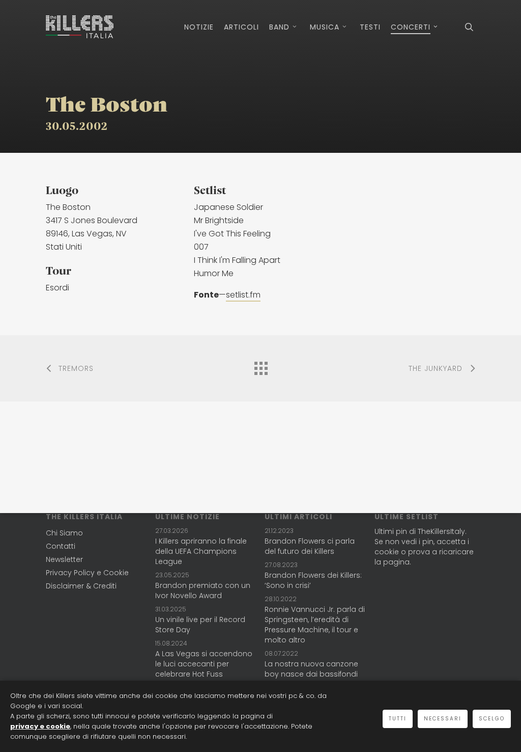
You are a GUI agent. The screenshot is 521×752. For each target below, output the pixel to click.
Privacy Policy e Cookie (87, 573)
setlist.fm (243, 295)
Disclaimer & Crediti (81, 586)
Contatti (60, 546)
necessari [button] (442, 718)
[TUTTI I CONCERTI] (260, 366)
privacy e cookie (40, 726)
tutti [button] (398, 718)
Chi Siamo (64, 533)
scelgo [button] (492, 718)
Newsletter (64, 559)
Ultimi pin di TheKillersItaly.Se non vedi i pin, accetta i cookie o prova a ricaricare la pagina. (424, 546)
